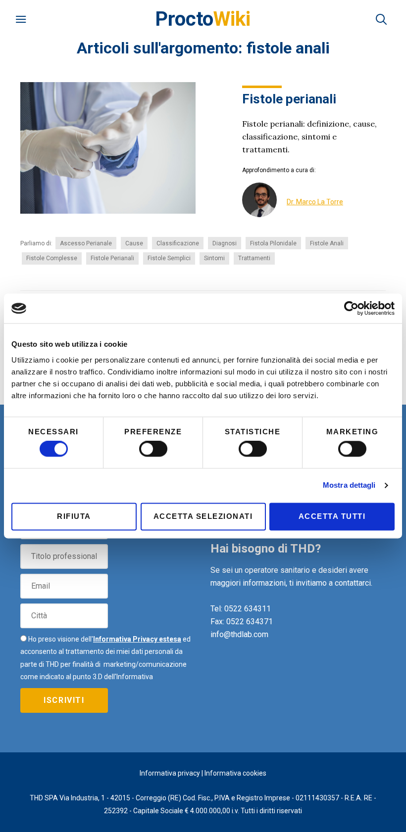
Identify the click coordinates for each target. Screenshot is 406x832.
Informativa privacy (170, 773)
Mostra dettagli (349, 485)
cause (134, 243)
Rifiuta (74, 516)
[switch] (153, 449)
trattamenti (254, 258)
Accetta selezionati (203, 516)
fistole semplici (169, 258)
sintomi (214, 258)
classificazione (177, 243)
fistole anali (327, 243)
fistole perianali (112, 258)
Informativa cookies (235, 773)
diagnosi (224, 243)
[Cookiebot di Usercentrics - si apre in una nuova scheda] (351, 308)
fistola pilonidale (273, 243)
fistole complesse (51, 258)
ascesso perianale (86, 243)
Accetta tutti (332, 516)
